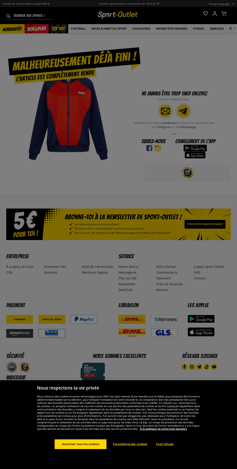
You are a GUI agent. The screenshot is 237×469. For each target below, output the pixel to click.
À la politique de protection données (163, 429)
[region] (118, 424)
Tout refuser (165, 444)
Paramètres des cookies (130, 444)
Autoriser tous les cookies (80, 444)
